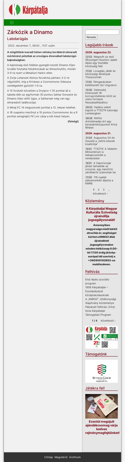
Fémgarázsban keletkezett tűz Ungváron (101, 83)
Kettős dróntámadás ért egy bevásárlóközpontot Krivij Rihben (101, 122)
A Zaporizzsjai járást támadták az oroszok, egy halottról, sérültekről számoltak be (100, 167)
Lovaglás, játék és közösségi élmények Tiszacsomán (100, 74)
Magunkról (61, 457)
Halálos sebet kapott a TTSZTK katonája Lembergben (101, 110)
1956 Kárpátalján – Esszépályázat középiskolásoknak (97, 291)
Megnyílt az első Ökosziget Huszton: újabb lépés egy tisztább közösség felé (101, 61)
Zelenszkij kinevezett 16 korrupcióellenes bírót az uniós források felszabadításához (100, 96)
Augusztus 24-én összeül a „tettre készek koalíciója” (100, 141)
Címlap (48, 457)
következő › (100, 193)
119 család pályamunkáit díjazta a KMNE (99, 180)
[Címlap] (28, 9)
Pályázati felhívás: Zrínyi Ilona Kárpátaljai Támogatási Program (100, 310)
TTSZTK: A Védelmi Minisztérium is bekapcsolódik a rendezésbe (101, 153)
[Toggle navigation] (11, 22)
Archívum (75, 457)
